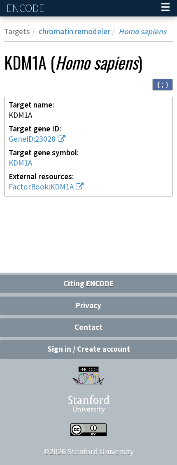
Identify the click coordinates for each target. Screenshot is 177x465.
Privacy (88, 306)
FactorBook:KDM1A (41, 187)
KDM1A (20, 163)
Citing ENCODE (88, 284)
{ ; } (162, 84)
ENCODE (26, 8)
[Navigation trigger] (165, 8)
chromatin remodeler (74, 32)
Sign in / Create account (88, 349)
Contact (88, 327)
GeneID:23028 (32, 139)
